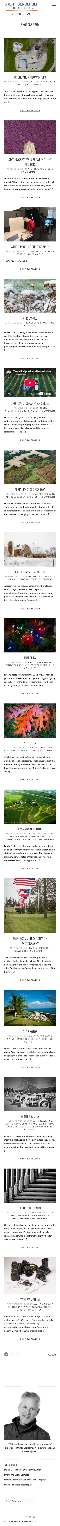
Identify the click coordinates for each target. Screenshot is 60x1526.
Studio (49, 169)
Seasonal (43, 665)
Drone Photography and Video (30, 403)
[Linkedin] (34, 1517)
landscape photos (37, 323)
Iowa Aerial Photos (30, 829)
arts (36, 1121)
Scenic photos (29, 497)
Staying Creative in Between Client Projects (25, 1479)
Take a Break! (10, 1464)
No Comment (35, 85)
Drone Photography (34, 82)
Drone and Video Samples (30, 77)
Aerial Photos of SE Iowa (30, 489)
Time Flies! (30, 657)
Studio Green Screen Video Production (22, 1469)
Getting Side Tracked (30, 1208)
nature (37, 576)
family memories (39, 948)
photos (47, 1307)
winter (30, 579)
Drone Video (30, 411)
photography (36, 169)
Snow (35, 1127)
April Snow (30, 318)
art (32, 1212)
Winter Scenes (30, 1116)
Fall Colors (12, 497)
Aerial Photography (42, 494)
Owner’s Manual (30, 1299)
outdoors (49, 576)
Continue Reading (30, 110)
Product (49, 251)
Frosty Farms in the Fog (30, 571)
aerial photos (18, 836)
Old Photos (30, 1031)
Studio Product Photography (30, 246)
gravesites (21, 951)
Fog (30, 576)
